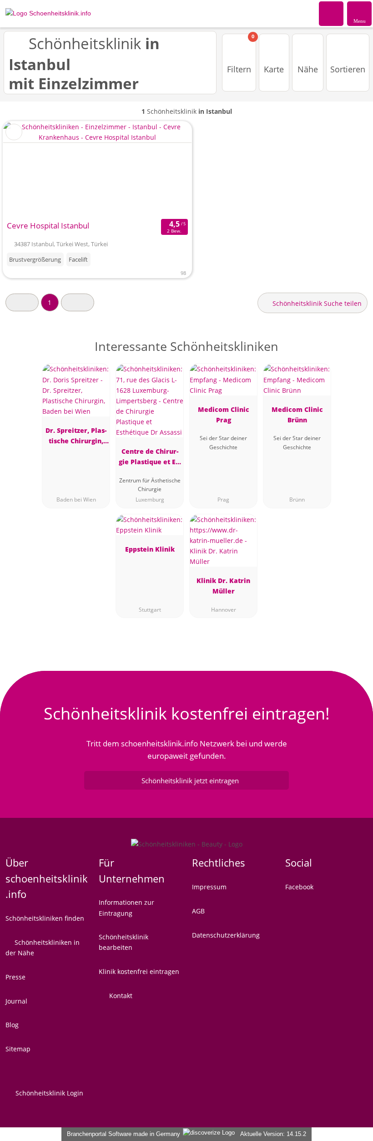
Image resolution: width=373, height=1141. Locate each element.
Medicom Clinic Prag (223, 414)
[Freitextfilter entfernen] (331, 13)
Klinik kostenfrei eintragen (139, 971)
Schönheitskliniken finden (44, 918)
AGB (198, 911)
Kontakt (119, 995)
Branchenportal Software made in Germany (121, 1134)
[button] (22, 302)
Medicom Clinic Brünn (297, 414)
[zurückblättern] (26, 169)
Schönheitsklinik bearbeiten (123, 942)
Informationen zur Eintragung (126, 907)
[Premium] (354, 354)
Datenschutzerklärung (226, 935)
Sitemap (17, 1049)
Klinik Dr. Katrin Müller (223, 585)
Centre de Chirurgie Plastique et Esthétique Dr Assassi (150, 458)
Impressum (209, 886)
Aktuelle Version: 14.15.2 (273, 1134)
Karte (274, 69)
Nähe (307, 69)
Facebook (299, 886)
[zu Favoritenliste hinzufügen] (13, 132)
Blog (12, 1024)
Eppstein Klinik (150, 549)
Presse (15, 977)
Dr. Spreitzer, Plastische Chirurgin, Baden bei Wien (75, 437)
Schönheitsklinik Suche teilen (316, 303)
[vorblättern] (169, 169)
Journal (16, 1001)
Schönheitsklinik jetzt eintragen (190, 780)
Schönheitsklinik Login (48, 1093)
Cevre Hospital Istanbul (48, 225)
